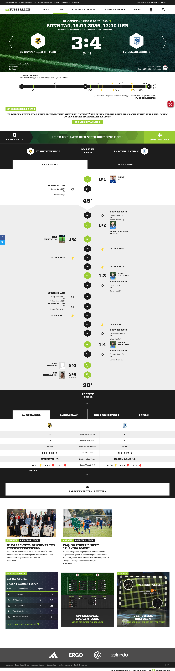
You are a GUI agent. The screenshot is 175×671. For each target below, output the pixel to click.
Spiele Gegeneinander (106, 415)
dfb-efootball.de (27, 2)
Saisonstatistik (31, 415)
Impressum (9, 665)
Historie (144, 415)
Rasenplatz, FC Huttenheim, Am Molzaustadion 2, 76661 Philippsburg (86, 29)
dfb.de (18, 2)
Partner (56, 2)
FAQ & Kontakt (65, 2)
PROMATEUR (10, 2)
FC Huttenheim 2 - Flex (38, 52)
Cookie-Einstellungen (80, 665)
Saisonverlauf (69, 415)
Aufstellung (125, 165)
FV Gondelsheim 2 (136, 52)
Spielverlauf (50, 165)
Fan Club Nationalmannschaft (43, 2)
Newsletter (75, 2)
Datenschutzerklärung (22, 665)
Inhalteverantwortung (65, 665)
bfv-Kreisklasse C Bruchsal (85, 21)
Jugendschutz (51, 665)
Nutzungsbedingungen (38, 665)
